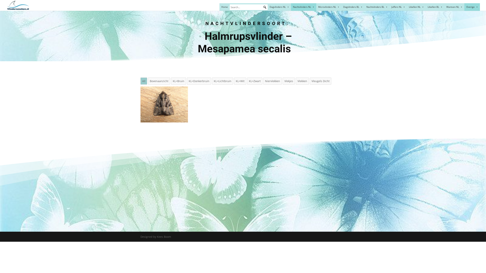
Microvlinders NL (327, 7)
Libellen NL (415, 7)
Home (224, 7)
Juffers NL (396, 7)
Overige (470, 7)
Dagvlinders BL (351, 7)
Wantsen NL (452, 7)
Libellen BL (433, 7)
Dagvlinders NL (278, 7)
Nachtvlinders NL (302, 7)
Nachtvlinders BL (375, 7)
